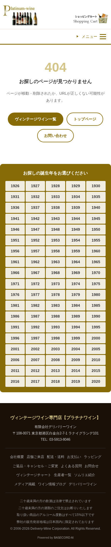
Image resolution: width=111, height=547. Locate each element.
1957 (35, 251)
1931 (15, 197)
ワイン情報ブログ (52, 484)
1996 (15, 338)
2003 (55, 349)
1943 (55, 218)
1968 (55, 273)
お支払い (74, 457)
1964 (75, 262)
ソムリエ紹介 (84, 475)
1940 (96, 207)
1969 (75, 273)
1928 (55, 186)
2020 (96, 381)
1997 (35, 338)
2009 (75, 360)
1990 (96, 316)
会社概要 (17, 457)
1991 (15, 327)
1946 (15, 229)
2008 (55, 360)
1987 (35, 316)
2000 (96, 338)
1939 (75, 207)
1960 (96, 251)
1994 (75, 327)
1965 (96, 262)
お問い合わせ (55, 135)
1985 (96, 305)
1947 (35, 229)
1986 (15, 316)
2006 (15, 360)
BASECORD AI (64, 537)
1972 (35, 284)
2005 (96, 349)
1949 (75, 229)
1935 (96, 197)
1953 (55, 240)
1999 (75, 338)
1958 (55, 251)
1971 (15, 284)
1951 (15, 240)
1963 (55, 262)
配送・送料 (55, 457)
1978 (55, 294)
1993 (55, 327)
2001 (15, 349)
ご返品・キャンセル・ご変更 (35, 466)
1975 (96, 284)
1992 (35, 327)
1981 (15, 305)
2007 (35, 360)
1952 (35, 240)
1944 (75, 218)
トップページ (85, 119)
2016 (15, 381)
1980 (96, 294)
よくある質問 (71, 466)
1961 (15, 262)
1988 (55, 316)
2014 (75, 370)
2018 (55, 381)
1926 (15, 186)
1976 (15, 294)
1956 (15, 251)
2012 (35, 370)
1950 (96, 229)
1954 (75, 240)
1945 (96, 218)
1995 (96, 327)
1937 (35, 207)
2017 (35, 381)
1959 (75, 251)
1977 (35, 294)
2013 (55, 370)
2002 (35, 349)
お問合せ (92, 466)
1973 (55, 284)
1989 (75, 316)
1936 (15, 207)
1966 (15, 273)
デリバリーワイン (83, 484)
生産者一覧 (62, 475)
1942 (35, 218)
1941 (15, 218)
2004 (75, 349)
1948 (55, 229)
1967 (35, 273)
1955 (96, 240)
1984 (75, 305)
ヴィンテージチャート (33, 475)
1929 (75, 186)
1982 (35, 305)
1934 (75, 197)
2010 (96, 360)
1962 (35, 262)
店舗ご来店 (35, 457)
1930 (96, 186)
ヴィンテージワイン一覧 (35, 119)
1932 (35, 197)
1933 (55, 197)
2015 (96, 370)
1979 (75, 294)
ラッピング (92, 457)
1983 (55, 305)
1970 (96, 273)
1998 (55, 338)
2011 (15, 370)
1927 (35, 186)
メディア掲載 (24, 484)
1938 (55, 207)
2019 (75, 381)
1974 (75, 284)
